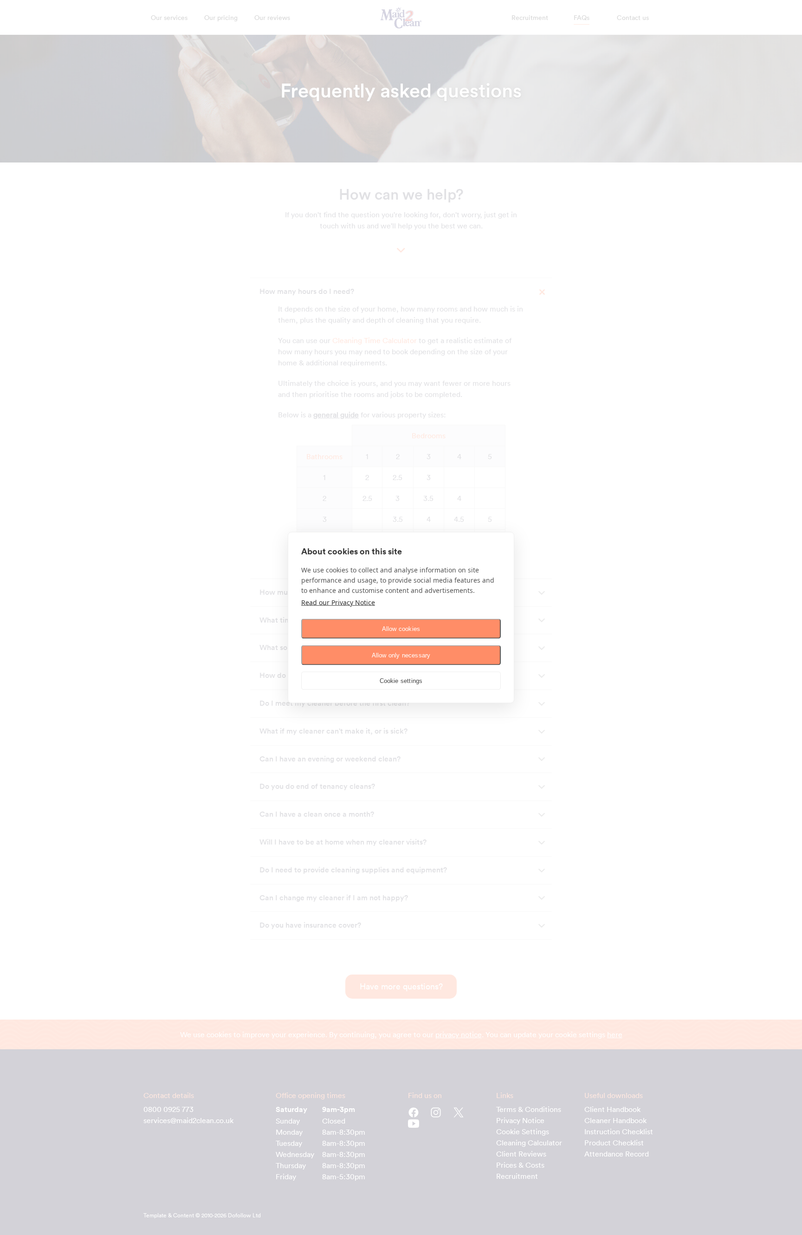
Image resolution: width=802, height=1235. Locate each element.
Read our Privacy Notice (338, 602)
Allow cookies (401, 628)
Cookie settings (401, 680)
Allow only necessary (401, 654)
